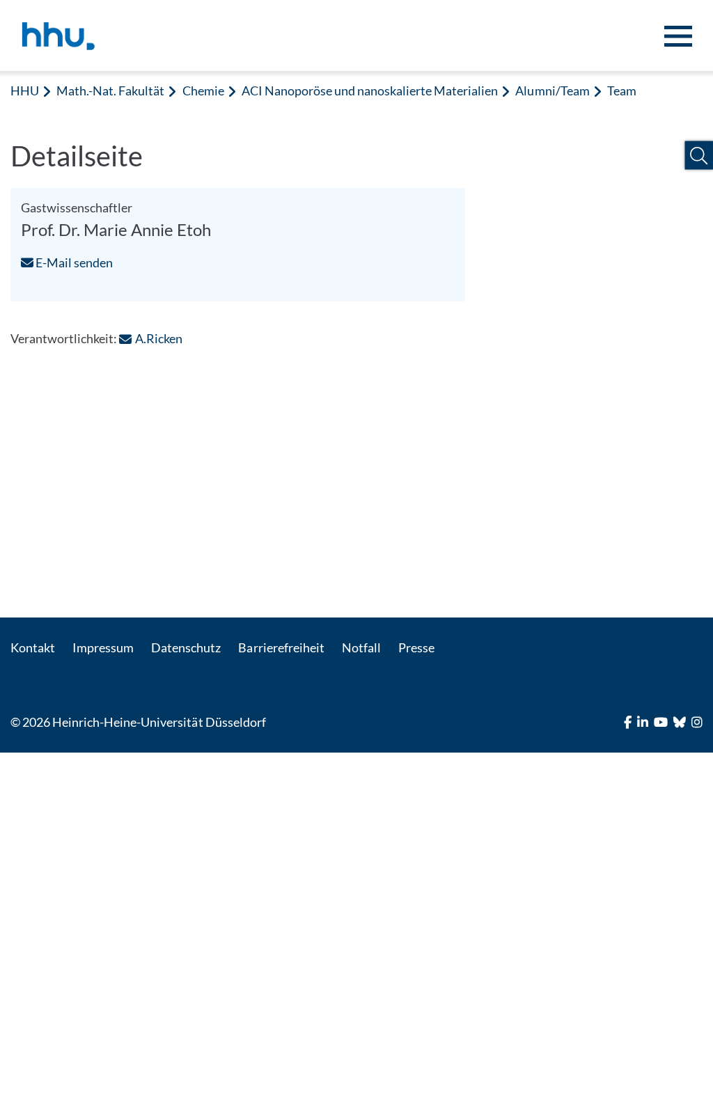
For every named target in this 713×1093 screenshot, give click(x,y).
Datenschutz (186, 647)
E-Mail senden (73, 262)
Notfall (361, 647)
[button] (698, 155)
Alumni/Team (552, 90)
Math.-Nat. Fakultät (110, 90)
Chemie (203, 90)
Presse (416, 647)
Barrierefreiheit (281, 647)
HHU (24, 90)
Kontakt (32, 647)
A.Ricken (158, 338)
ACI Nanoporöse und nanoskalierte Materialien (370, 90)
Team (621, 90)
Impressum (103, 647)
